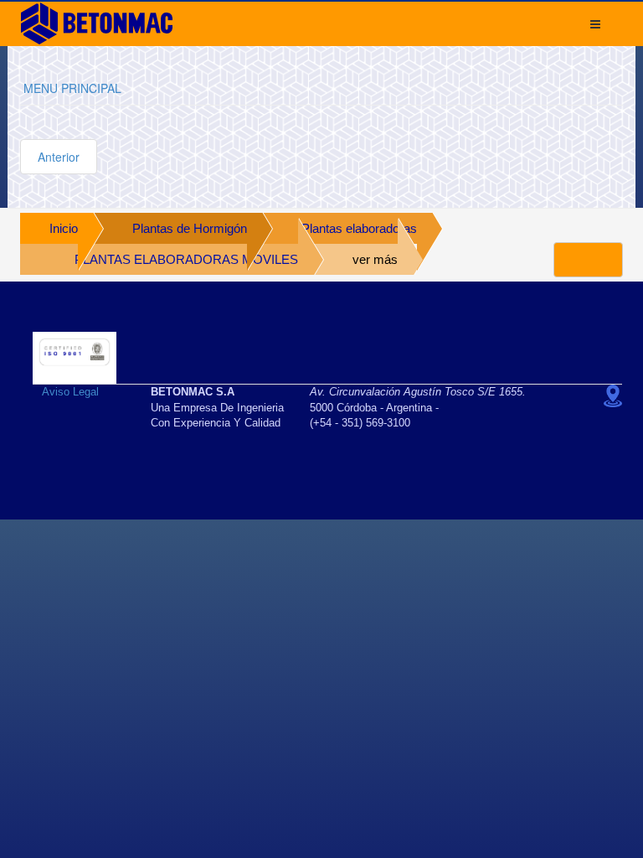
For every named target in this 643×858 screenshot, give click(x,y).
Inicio (63, 228)
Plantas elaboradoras (359, 228)
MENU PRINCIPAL (72, 88)
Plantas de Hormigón (189, 228)
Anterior (59, 156)
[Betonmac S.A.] (96, 23)
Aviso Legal (70, 391)
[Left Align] (588, 259)
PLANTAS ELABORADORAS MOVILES (186, 259)
